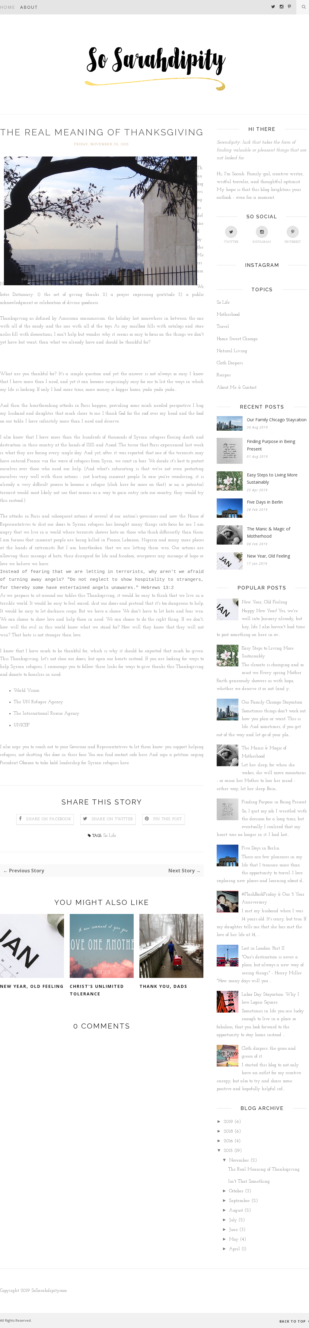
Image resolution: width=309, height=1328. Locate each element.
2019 (228, 1122)
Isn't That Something (249, 1181)
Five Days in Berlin (265, 502)
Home (7, 7)
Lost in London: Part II (263, 948)
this (3, 500)
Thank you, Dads (163, 986)
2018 (228, 1131)
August (236, 1210)
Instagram (262, 242)
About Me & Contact (236, 387)
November (239, 1160)
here (124, 484)
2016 (228, 1141)
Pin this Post (167, 819)
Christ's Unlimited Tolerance (97, 990)
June (233, 1230)
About (29, 7)
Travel (223, 326)
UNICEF (22, 725)
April (234, 1249)
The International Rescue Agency (46, 713)
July (233, 1220)
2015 (228, 1151)
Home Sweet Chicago (237, 339)
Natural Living (232, 351)
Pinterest (293, 242)
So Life (109, 835)
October (236, 1191)
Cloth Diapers (230, 363)
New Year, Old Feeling (32, 986)
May (233, 1239)
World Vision (27, 690)
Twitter (231, 242)
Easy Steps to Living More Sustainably (272, 478)
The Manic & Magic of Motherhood (268, 532)
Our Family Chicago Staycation (277, 419)
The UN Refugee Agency (38, 702)
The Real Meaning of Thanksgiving (264, 1169)
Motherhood (228, 314)
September (239, 1201)
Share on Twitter (112, 819)
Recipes (224, 375)
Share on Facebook (48, 819)
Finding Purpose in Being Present (271, 445)
